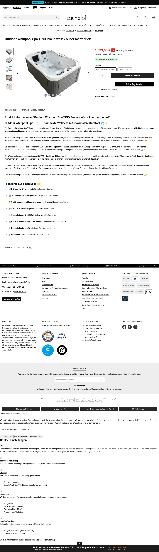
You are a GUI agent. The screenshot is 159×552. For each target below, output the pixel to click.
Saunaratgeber (87, 291)
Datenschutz (46, 298)
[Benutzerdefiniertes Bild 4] (62, 350)
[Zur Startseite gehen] (79, 17)
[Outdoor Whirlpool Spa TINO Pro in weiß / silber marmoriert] (53, 73)
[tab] (10, 110)
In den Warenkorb (132, 76)
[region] (47, 73)
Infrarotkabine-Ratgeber (90, 285)
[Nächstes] (88, 73)
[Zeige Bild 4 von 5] (57, 95)
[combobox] (28, 17)
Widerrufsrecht (47, 285)
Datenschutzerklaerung (9, 429)
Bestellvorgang (87, 281)
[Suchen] (57, 17)
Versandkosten (74, 399)
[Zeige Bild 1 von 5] (45, 95)
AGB (43, 281)
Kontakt (85, 278)
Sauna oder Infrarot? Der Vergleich (94, 288)
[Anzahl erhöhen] (107, 75)
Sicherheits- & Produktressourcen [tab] (33, 110)
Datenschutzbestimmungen (56, 389)
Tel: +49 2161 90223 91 (13, 287)
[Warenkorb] (153, 17)
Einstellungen (6, 436)
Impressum (46, 278)
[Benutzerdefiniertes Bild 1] (48, 336)
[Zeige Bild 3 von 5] (53, 95)
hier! (30, 247)
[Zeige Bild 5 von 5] (60, 95)
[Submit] (101, 379)
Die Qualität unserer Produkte (92, 298)
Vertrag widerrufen (12, 299)
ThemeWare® (99, 401)
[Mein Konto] (146, 17)
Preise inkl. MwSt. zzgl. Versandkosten (108, 54)
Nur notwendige (20, 436)
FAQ (83, 308)
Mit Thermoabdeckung (105, 69)
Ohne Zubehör (125, 69)
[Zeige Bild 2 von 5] (49, 95)
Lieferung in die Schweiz (90, 301)
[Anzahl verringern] (97, 75)
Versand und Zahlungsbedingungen (55, 288)
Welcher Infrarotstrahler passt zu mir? (95, 295)
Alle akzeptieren (36, 436)
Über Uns (45, 291)
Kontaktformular (20, 292)
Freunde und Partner (49, 295)
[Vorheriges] (17, 73)
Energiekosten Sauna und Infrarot (94, 305)
